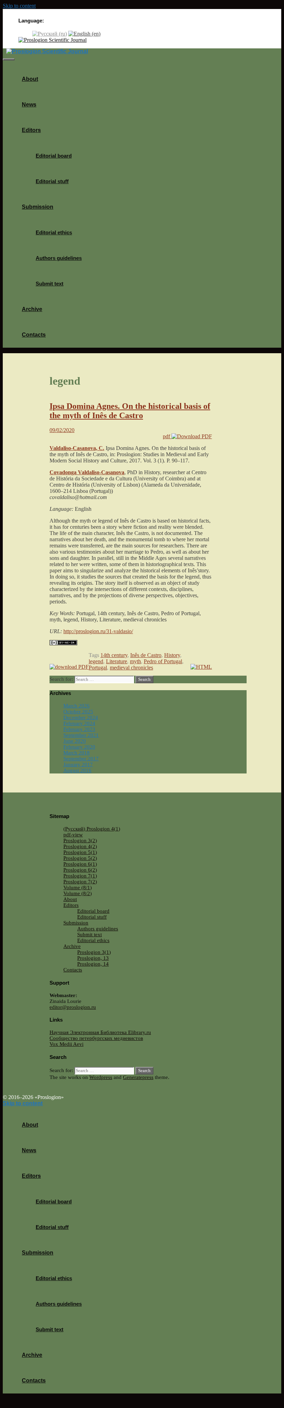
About (30, 79)
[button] (43, 130)
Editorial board (54, 156)
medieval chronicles (131, 667)
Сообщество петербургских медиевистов (96, 1038)
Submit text (49, 284)
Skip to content (19, 6)
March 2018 (76, 752)
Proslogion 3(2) (80, 840)
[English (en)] (84, 33)
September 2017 (81, 758)
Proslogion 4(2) (80, 846)
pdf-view (73, 834)
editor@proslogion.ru (73, 1007)
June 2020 (74, 741)
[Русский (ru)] (49, 33)
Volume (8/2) (77, 893)
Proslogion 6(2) (80, 870)
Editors (31, 130)
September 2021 (81, 735)
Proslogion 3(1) (94, 952)
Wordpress (100, 1077)
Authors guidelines (59, 258)
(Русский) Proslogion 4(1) (91, 829)
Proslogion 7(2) (80, 881)
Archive (32, 309)
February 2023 (79, 729)
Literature (116, 661)
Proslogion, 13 (93, 958)
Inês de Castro (145, 655)
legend (96, 661)
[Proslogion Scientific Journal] (52, 40)
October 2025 (78, 711)
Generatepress (138, 1077)
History (172, 655)
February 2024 (79, 723)
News (29, 104)
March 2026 (76, 705)
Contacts (34, 335)
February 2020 (79, 747)
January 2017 (78, 764)
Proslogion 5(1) (80, 852)
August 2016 (77, 770)
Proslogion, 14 (93, 964)
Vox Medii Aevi (66, 1044)
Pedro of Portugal (163, 661)
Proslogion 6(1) (80, 864)
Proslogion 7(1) (80, 876)
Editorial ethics (54, 232)
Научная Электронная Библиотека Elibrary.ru (100, 1032)
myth (135, 661)
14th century (113, 655)
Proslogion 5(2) (80, 858)
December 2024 (80, 717)
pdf (167, 436)
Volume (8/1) (77, 887)
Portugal (98, 667)
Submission (37, 207)
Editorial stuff (52, 181)
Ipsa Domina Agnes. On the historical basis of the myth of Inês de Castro (130, 411)
